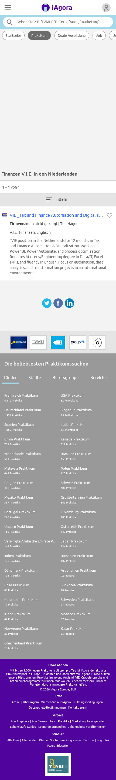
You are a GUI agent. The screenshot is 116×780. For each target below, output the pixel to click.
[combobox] (58, 22)
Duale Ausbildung (72, 35)
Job (99, 35)
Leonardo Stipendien (52, 726)
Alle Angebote (20, 721)
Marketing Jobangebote (88, 721)
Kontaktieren (77, 707)
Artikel (16, 702)
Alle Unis (13, 740)
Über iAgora (31, 702)
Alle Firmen (39, 721)
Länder (10, 377)
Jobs (52, 721)
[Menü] (7, 7)
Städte (35, 377)
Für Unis (88, 740)
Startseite (13, 35)
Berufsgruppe (66, 377)
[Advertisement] (58, 107)
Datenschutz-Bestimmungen (47, 707)
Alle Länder (29, 740)
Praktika (63, 721)
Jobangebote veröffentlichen (87, 726)
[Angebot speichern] (109, 215)
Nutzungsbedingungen (88, 702)
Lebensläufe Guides (23, 726)
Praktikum (39, 35)
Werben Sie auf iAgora (56, 702)
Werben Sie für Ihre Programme (60, 740)
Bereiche (98, 377)
